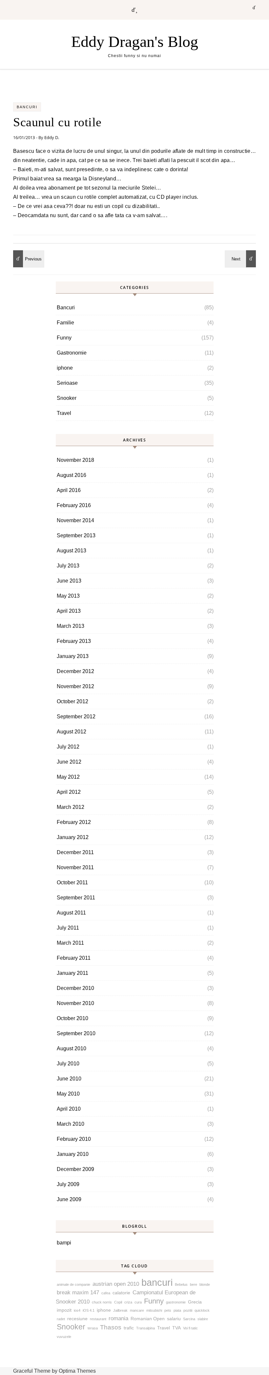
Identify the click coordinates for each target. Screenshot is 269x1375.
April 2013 (69, 611)
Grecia (195, 1301)
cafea (105, 1293)
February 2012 (74, 822)
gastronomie (176, 1302)
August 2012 (71, 731)
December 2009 (75, 1169)
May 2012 (68, 777)
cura (138, 1302)
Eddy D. (51, 137)
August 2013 (71, 550)
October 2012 (72, 701)
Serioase (67, 383)
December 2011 (75, 852)
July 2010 (68, 1063)
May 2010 (68, 1094)
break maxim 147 (78, 1292)
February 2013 (74, 641)
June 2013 (69, 581)
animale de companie (73, 1284)
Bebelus (181, 1284)
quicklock (202, 1310)
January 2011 (72, 973)
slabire (202, 1319)
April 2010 (69, 1109)
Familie (65, 322)
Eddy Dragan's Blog (134, 41)
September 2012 (76, 716)
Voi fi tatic (190, 1328)
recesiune (77, 1318)
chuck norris (102, 1302)
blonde (204, 1284)
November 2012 (75, 686)
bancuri (157, 1282)
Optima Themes (77, 1371)
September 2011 (76, 897)
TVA (176, 1327)
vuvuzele (64, 1337)
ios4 (77, 1310)
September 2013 (76, 535)
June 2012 (69, 762)
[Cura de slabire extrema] (241, 258)
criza (128, 1302)
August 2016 (71, 475)
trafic (129, 1327)
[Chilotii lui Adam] (28, 258)
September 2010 (76, 1033)
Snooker (66, 398)
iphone (65, 368)
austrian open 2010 (116, 1284)
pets (167, 1310)
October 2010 (72, 1018)
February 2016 (74, 505)
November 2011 (75, 867)
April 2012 (69, 792)
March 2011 (70, 943)
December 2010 (75, 988)
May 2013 (68, 596)
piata (177, 1310)
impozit (64, 1310)
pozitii (187, 1310)
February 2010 (74, 1139)
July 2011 (68, 928)
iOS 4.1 (88, 1310)
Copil (118, 1302)
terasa (93, 1328)
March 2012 (70, 807)
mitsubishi (154, 1310)
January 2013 (73, 656)
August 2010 (71, 1048)
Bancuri (27, 107)
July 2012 (68, 746)
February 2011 (74, 958)
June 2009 (69, 1199)
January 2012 (73, 837)
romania (118, 1318)
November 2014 (75, 520)
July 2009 (68, 1184)
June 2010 (69, 1078)
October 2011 (72, 882)
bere (193, 1284)
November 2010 (75, 1003)
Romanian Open (148, 1318)
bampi (64, 1242)
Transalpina (145, 1328)
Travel (64, 413)
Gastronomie (72, 353)
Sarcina (189, 1319)
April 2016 (69, 490)
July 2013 (68, 565)
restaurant (98, 1319)
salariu (174, 1318)
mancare (137, 1310)
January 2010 (73, 1154)
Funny (64, 337)
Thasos (110, 1327)
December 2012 (75, 671)
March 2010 (70, 1124)
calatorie (121, 1292)
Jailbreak (120, 1310)
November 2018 (75, 460)
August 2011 (71, 912)
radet (61, 1319)
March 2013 (70, 626)
